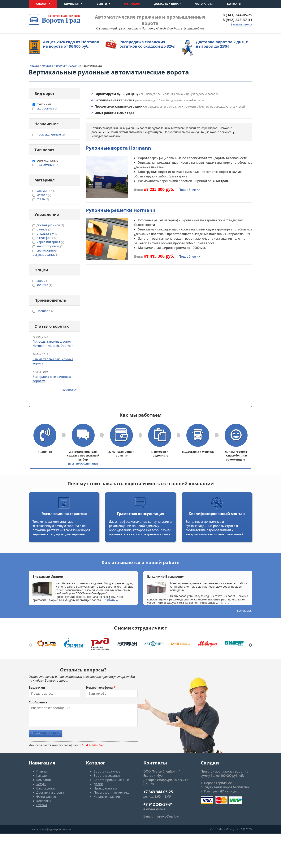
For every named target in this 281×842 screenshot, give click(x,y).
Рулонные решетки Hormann (120, 210)
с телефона (47, 238)
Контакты (234, 4)
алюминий (46, 191)
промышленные (51, 134)
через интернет (50, 242)
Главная (34, 65)
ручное (44, 229)
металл (44, 195)
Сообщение (38, 702)
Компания (72, 4)
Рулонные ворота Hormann (118, 148)
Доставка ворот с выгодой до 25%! (222, 44)
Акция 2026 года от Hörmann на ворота (71, 44)
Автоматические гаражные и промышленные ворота (150, 20)
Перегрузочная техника (111, 792)
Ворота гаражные (107, 771)
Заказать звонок (241, 24)
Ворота (61, 65)
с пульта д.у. (47, 233)
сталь (43, 199)
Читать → (111, 600)
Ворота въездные (107, 775)
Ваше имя (37, 687)
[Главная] (54, 19)
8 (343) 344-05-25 (237, 14)
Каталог (41, 4)
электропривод (50, 246)
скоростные (47, 108)
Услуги (102, 4)
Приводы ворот (105, 788)
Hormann (45, 311)
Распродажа (132, 4)
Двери (98, 784)
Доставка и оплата (167, 4)
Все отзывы (244, 610)
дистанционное (50, 225)
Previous (30, 645)
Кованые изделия (107, 797)
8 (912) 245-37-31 (237, 19)
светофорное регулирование (45, 252)
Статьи (41, 805)
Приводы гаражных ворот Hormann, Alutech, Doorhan (52, 343)
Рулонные (74, 65)
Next (250, 645)
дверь (43, 280)
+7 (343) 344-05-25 (92, 745)
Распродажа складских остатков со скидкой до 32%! (147, 44)
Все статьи (69, 390)
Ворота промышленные (112, 780)
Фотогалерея (204, 4)
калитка (44, 285)
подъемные (47, 165)
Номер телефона (100, 687)
